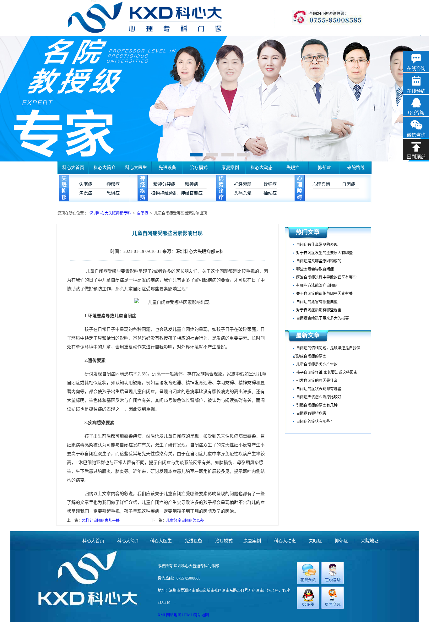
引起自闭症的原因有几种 (317, 405)
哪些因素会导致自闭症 (315, 269)
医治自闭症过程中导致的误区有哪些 (326, 277)
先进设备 (167, 167)
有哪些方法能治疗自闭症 (317, 285)
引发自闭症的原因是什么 (317, 381)
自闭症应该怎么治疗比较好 (318, 397)
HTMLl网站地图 (195, 615)
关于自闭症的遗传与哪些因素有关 (324, 294)
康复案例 (230, 167)
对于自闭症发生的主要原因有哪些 (324, 253)
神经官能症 (192, 193)
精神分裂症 (164, 184)
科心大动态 (262, 167)
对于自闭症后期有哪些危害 (318, 310)
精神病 (191, 184)
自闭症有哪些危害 (311, 413)
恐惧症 (113, 193)
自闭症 (348, 184)
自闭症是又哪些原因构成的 (318, 261)
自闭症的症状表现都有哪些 (318, 389)
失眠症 (293, 167)
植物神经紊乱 (164, 193)
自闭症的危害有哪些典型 (317, 302)
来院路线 (356, 167)
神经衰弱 (243, 184)
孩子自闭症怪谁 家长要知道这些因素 (326, 372)
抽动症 (270, 193)
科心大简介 (105, 167)
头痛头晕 (243, 193)
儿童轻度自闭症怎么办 (185, 520)
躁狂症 (270, 184)
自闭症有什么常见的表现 (317, 245)
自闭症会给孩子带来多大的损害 (322, 318)
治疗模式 (199, 167)
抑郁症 (324, 167)
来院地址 (369, 540)
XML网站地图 (170, 615)
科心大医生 (136, 167)
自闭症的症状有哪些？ (315, 421)
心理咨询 (321, 184)
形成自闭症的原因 (311, 356)
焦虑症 (85, 193)
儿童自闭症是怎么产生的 (317, 364)
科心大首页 (73, 167)
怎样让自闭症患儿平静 (101, 520)
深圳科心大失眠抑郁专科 (111, 213)
